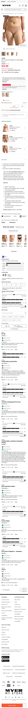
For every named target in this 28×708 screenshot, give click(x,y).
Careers (3, 632)
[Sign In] (20, 6)
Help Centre (17, 599)
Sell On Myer (4, 644)
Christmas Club (5, 642)
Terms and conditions (20, 669)
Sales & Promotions (19, 616)
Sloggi (3, 58)
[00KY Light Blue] (3, 95)
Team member (18, 676)
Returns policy (7, 666)
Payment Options (6, 602)
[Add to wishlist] (24, 705)
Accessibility (17, 621)
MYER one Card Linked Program (7, 618)
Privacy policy (9, 676)
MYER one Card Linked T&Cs (18, 673)
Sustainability (5, 639)
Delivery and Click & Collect (6, 607)
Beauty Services (18, 611)
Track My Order (5, 599)
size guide (24, 102)
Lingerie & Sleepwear (10, 13)
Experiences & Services (20, 609)
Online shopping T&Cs (8, 669)
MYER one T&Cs (6, 673)
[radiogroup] (14, 106)
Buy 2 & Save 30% (6, 84)
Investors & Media (6, 637)
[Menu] (2, 9)
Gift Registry (17, 614)
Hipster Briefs (20, 13)
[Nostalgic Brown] (7, 95)
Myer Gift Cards (5, 630)
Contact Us (17, 604)
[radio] (6, 106)
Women (3, 13)
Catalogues (4, 615)
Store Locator (18, 607)
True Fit (3, 613)
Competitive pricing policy (18, 666)
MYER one (4, 627)
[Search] (25, 9)
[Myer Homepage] (6, 6)
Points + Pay (4, 604)
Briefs (16, 13)
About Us (4, 634)
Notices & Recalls (19, 619)
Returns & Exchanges (7, 610)
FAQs (16, 602)
